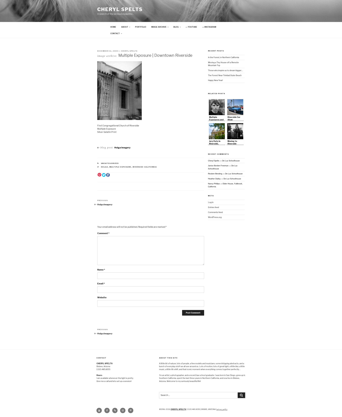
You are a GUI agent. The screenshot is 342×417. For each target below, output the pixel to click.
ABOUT (124, 27)
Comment (103, 233)
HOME (113, 27)
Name (101, 269)
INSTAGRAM (209, 27)
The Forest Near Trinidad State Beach (225, 75)
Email (101, 283)
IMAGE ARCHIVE (158, 27)
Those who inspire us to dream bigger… (225, 70)
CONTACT (115, 33)
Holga (104, 167)
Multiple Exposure (120, 167)
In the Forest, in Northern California (223, 57)
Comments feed (215, 212)
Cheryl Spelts (120, 9)
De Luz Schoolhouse (231, 161)
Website (101, 297)
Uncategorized (110, 163)
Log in (210, 202)
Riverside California (145, 167)
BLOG (176, 27)
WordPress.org (215, 217)
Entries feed (213, 207)
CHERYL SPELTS (178, 409)
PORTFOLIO (140, 27)
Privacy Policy (222, 409)
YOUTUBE (191, 27)
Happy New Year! (215, 80)
